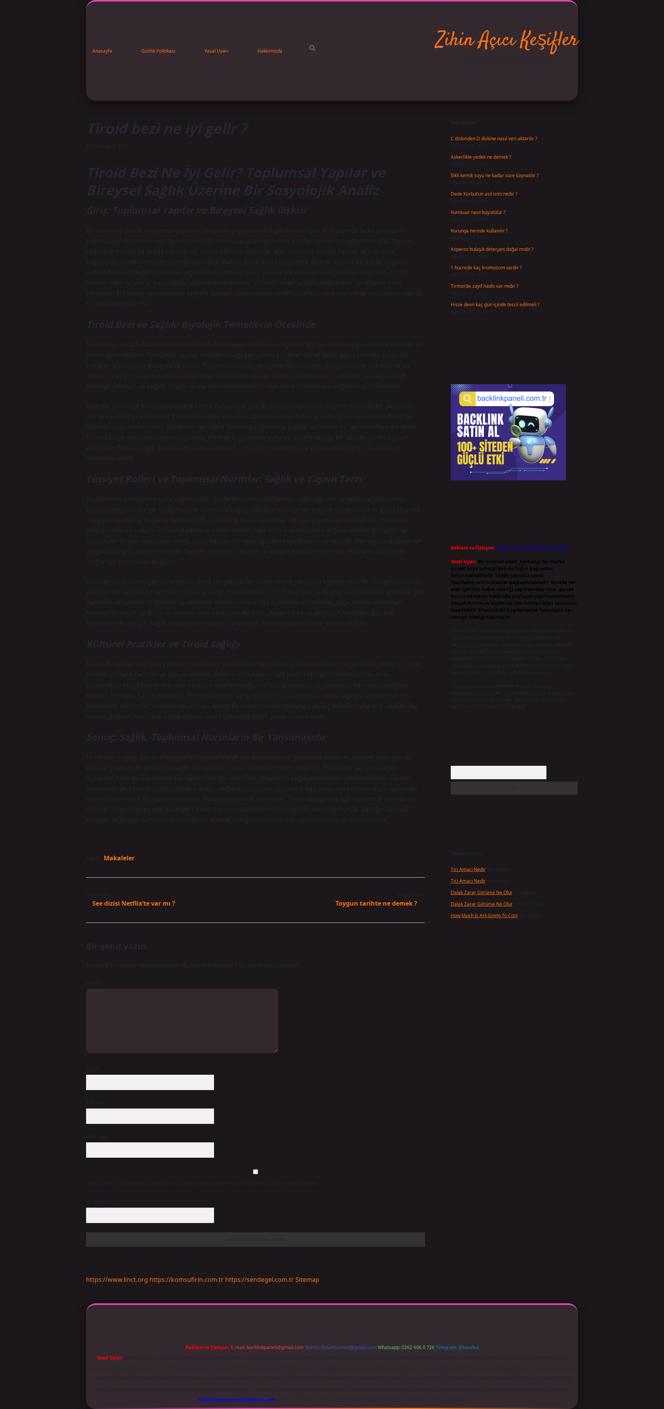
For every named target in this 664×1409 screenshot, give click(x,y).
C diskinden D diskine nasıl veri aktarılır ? (494, 138)
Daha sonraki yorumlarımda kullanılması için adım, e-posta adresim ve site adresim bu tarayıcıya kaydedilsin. (202, 1183)
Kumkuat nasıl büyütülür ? (478, 212)
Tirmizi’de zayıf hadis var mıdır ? (484, 286)
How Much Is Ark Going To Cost (484, 915)
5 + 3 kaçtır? (100, 1201)
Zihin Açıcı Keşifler (507, 41)
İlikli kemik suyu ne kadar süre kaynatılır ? (495, 175)
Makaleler (119, 858)
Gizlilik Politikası (158, 51)
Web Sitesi (97, 1136)
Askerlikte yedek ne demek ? (481, 157)
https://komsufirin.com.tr (186, 1279)
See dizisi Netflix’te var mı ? (133, 903)
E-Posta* (95, 1102)
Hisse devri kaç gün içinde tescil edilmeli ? (495, 304)
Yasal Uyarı (216, 51)
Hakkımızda (269, 51)
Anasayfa (102, 51)
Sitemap (307, 1279)
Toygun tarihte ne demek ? (376, 903)
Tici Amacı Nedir (468, 869)
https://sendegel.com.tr (259, 1279)
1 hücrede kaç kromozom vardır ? (486, 267)
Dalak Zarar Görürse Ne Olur (482, 892)
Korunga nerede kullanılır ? (479, 230)
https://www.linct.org (117, 1279)
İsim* (92, 1068)
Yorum (93, 982)
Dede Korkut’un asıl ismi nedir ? (484, 194)
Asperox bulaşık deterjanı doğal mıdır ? (492, 249)
